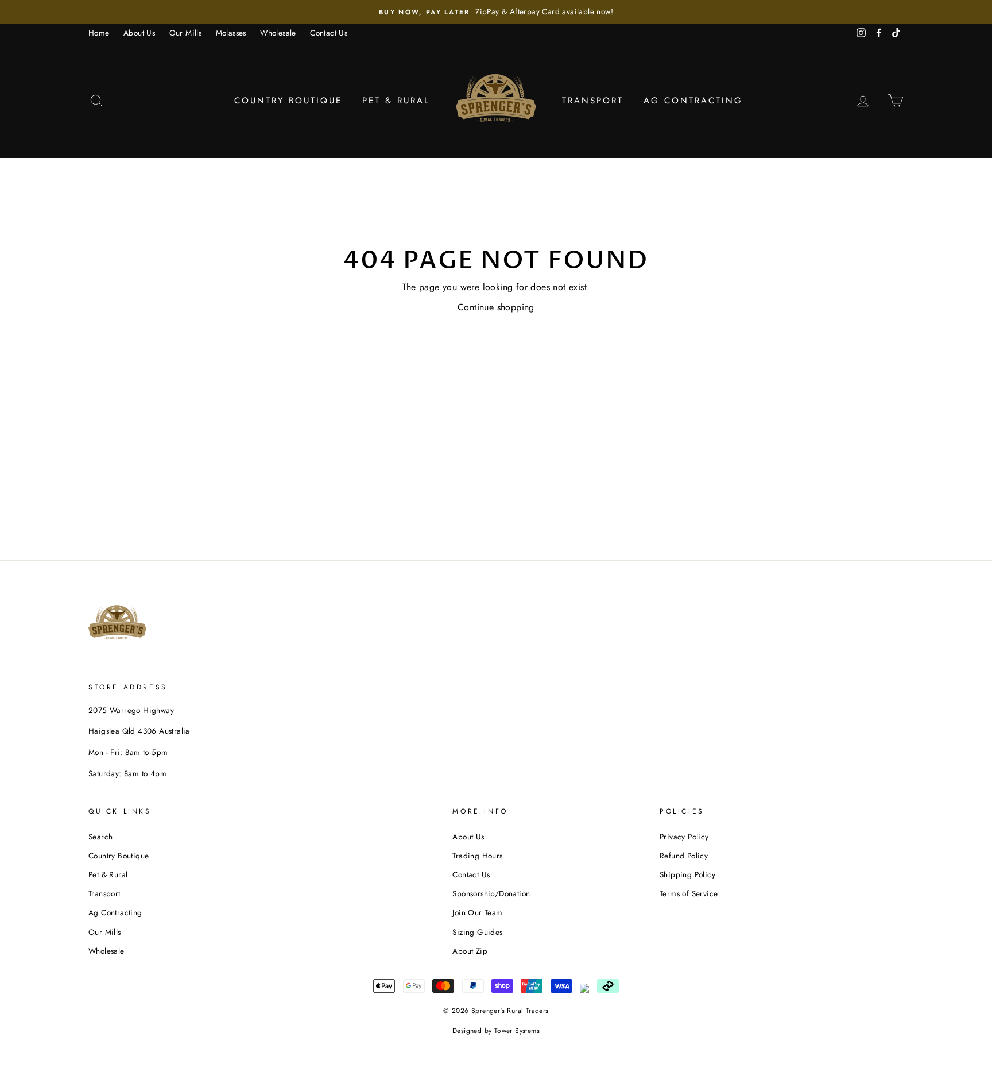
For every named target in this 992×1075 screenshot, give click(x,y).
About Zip (469, 951)
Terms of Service (689, 893)
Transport (592, 100)
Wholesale (278, 32)
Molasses (231, 32)
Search (100, 836)
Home (99, 32)
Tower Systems (517, 1031)
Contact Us (328, 32)
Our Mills (185, 32)
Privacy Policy (684, 836)
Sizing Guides (477, 932)
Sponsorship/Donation (491, 893)
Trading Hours (477, 855)
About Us (139, 32)
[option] (496, 12)
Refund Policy (684, 855)
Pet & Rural (396, 100)
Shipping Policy (687, 874)
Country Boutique (288, 100)
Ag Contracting (693, 100)
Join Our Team (477, 912)
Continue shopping (496, 307)
